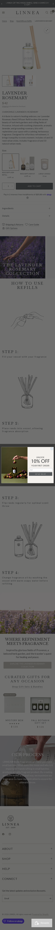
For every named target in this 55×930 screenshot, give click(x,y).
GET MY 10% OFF (40, 474)
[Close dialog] (52, 448)
